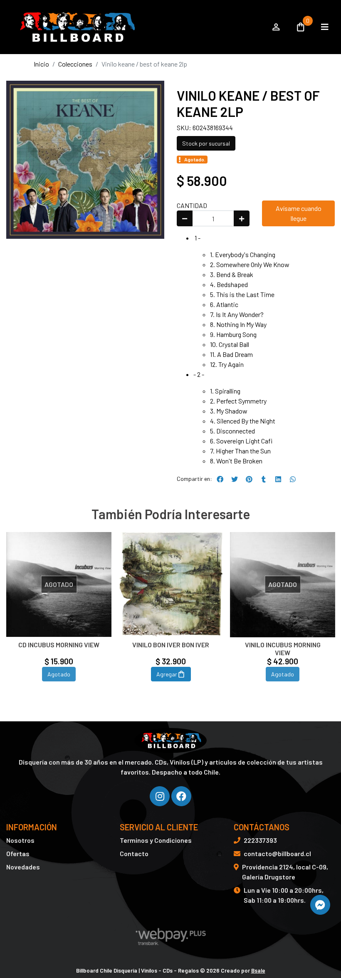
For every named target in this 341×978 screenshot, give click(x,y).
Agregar (166, 674)
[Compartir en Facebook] (220, 479)
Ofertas (18, 853)
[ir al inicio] (170, 740)
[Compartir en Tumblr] (263, 479)
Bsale (258, 970)
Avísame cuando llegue (298, 213)
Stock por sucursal (206, 143)
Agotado (58, 674)
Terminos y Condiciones (156, 840)
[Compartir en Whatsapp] (292, 479)
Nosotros (20, 840)
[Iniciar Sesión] (276, 27)
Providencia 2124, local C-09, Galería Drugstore (285, 872)
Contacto (134, 853)
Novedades (23, 867)
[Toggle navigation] (325, 27)
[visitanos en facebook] (181, 796)
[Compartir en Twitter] (234, 479)
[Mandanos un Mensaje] (320, 905)
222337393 (260, 840)
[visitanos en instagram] (160, 796)
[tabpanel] (59, 617)
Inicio (41, 64)
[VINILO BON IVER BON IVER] (170, 584)
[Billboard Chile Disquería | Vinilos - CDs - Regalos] (134, 27)
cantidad (192, 205)
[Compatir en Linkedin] (278, 479)
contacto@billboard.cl (277, 853)
